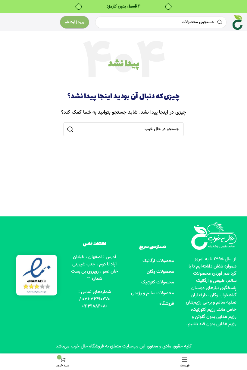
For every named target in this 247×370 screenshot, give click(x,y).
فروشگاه (166, 303)
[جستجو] (70, 129)
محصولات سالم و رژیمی (152, 293)
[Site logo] (237, 22)
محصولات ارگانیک (158, 261)
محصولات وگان (160, 271)
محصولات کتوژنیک (157, 282)
